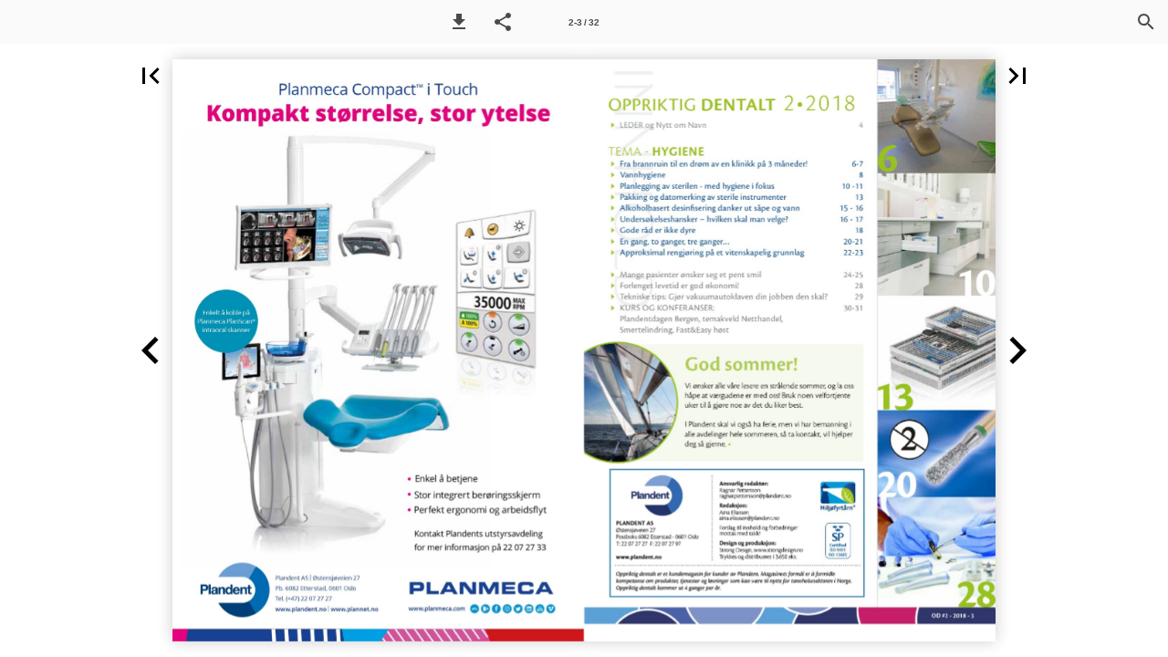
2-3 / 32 (584, 22)
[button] (459, 22)
